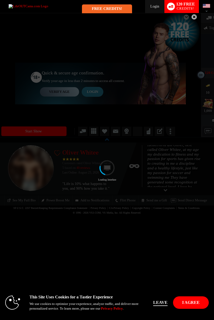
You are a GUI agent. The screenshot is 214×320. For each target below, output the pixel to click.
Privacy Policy (112, 308)
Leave (160, 302)
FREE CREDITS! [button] (107, 9)
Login (154, 6)
